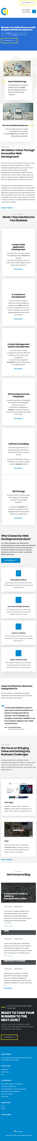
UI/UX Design (4, 1096)
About (2, 1106)
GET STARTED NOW (26, 2)
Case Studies (4, 1072)
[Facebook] (8, 1118)
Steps (6, 841)
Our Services (4, 1069)
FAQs (2, 1074)
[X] (5, 1118)
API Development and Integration (10, 1091)
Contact (3, 1108)
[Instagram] (2, 1118)
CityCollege (8, 802)
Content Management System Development (13, 1089)
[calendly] (19, 1118)
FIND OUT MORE (6, 208)
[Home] (4, 11)
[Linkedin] (11, 1118)
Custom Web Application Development (12, 1084)
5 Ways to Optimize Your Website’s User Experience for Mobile (14, 958)
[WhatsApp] (16, 1118)
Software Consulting (6, 1094)
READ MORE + (18, 269)
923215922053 (26, 12)
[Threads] (14, 1118)
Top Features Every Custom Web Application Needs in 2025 (14, 927)
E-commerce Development (8, 1086)
